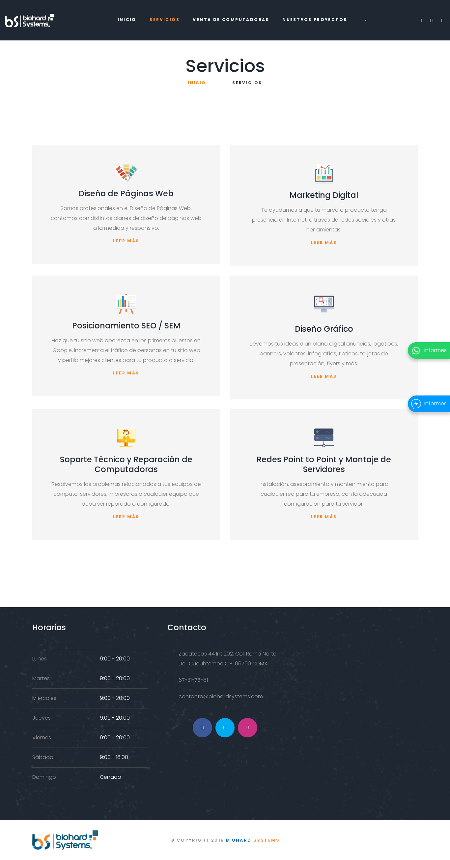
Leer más (126, 241)
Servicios (165, 19)
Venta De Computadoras (231, 19)
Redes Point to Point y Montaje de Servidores (324, 464)
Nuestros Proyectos (314, 19)
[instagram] (442, 20)
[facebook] (420, 20)
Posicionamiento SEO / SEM (126, 325)
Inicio (127, 19)
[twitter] (431, 20)
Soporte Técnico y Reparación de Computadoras (126, 464)
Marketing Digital (324, 195)
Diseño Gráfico (324, 328)
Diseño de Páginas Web (126, 193)
